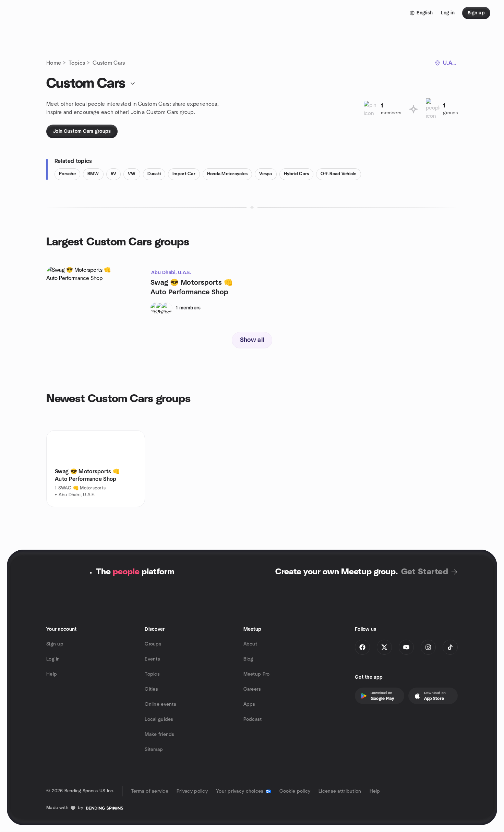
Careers (252, 689)
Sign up (54, 644)
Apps (249, 704)
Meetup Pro (256, 674)
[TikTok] (450, 647)
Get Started (424, 572)
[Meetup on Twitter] (384, 647)
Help (51, 674)
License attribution (340, 791)
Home (53, 63)
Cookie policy (295, 791)
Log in (53, 659)
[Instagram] (428, 647)
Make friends (159, 734)
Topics (77, 63)
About (250, 644)
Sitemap (154, 749)
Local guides (159, 719)
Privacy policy (192, 791)
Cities (151, 689)
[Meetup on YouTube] (406, 647)
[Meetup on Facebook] (362, 647)
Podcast (252, 719)
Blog (248, 659)
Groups (153, 644)
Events (152, 659)
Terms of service (149, 791)
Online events (160, 704)
